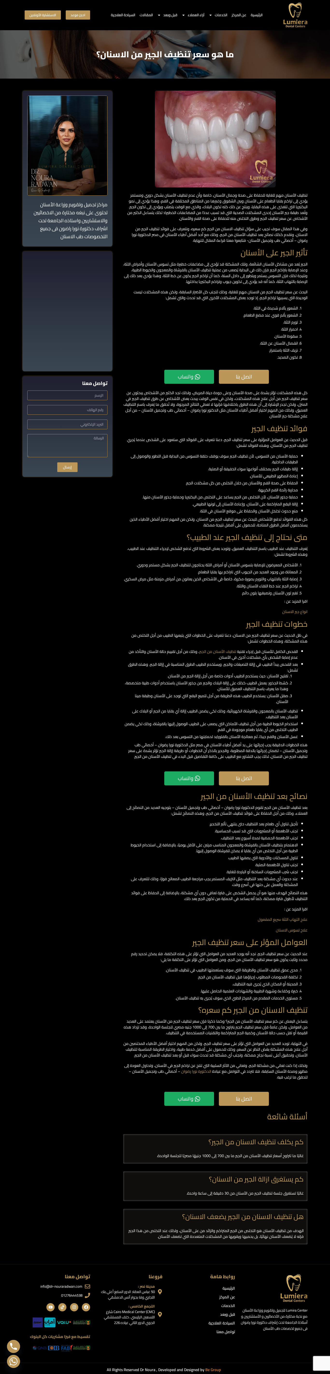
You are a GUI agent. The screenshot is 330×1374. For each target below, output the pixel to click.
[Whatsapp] (13, 1361)
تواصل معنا (225, 1331)
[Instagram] (74, 1307)
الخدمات (221, 14)
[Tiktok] (62, 1307)
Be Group (213, 1369)
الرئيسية (257, 14)
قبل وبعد (170, 14)
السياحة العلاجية (123, 14)
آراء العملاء (196, 14)
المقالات (146, 14)
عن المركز (239, 14)
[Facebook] (86, 1307)
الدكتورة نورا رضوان (196, 1071)
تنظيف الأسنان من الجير (217, 651)
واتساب (185, 376)
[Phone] (13, 1346)
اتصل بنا (244, 376)
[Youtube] (50, 1307)
